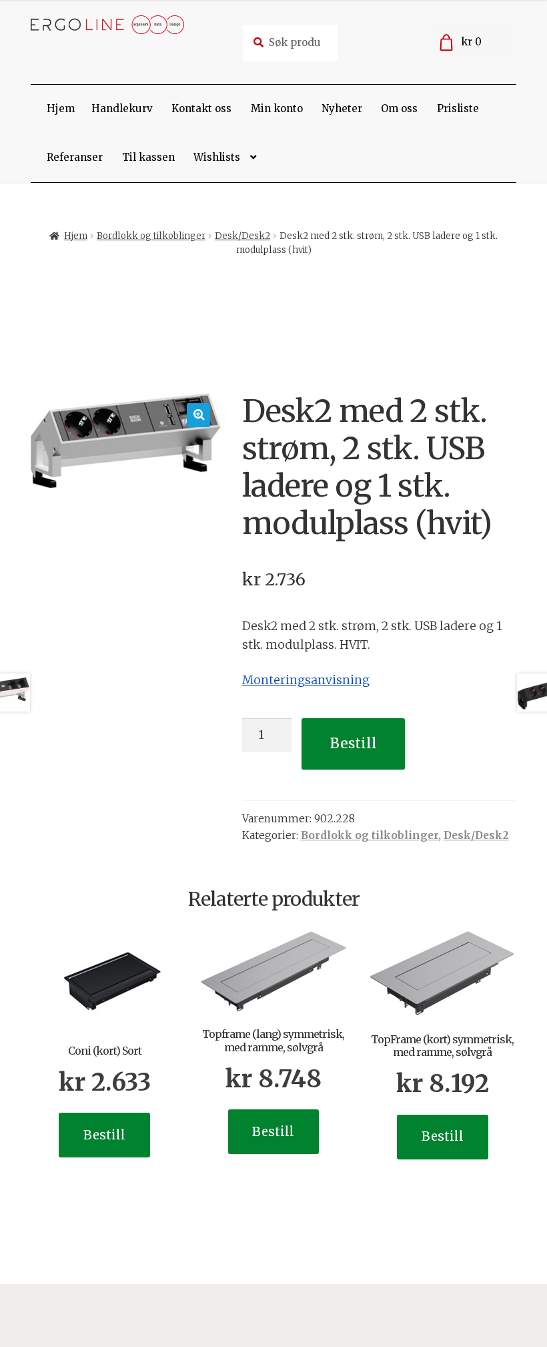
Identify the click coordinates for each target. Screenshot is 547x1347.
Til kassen (148, 157)
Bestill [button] (104, 1135)
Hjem (61, 108)
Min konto (277, 108)
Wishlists (216, 157)
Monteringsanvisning (306, 680)
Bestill (353, 743)
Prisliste (458, 108)
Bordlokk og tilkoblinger (151, 236)
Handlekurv (122, 108)
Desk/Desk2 (242, 236)
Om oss (399, 108)
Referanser (75, 157)
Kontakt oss (201, 108)
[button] (198, 415)
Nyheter (342, 108)
